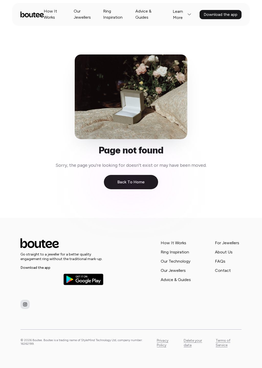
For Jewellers (227, 242)
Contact (223, 270)
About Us (224, 252)
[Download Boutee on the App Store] (40, 279)
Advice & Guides (143, 14)
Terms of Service (223, 342)
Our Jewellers (82, 14)
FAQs (220, 261)
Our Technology (175, 261)
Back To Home (131, 182)
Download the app (220, 14)
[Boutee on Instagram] (25, 304)
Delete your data (193, 342)
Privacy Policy (162, 342)
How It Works (50, 14)
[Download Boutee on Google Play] (83, 279)
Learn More (178, 14)
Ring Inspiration (113, 14)
